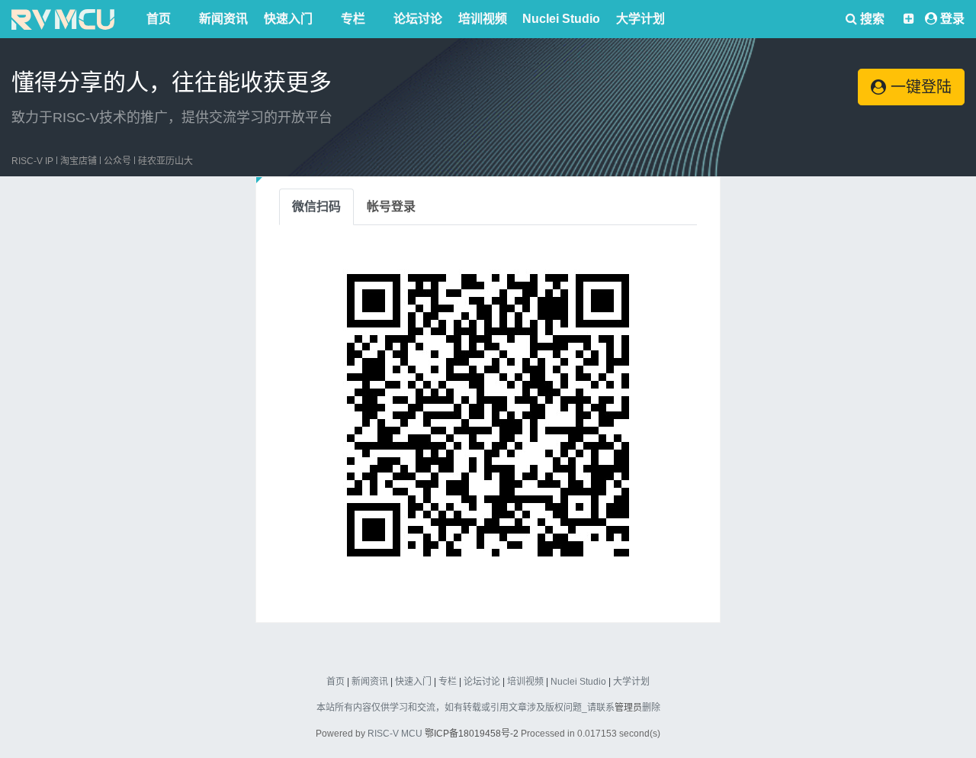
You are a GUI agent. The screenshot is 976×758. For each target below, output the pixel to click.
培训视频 (482, 18)
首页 (158, 18)
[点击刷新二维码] (488, 415)
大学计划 (640, 18)
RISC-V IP (32, 161)
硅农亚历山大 (165, 161)
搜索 (870, 18)
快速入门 (288, 18)
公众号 (117, 161)
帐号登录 (391, 206)
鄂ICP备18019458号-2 (471, 733)
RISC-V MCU (395, 733)
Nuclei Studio (561, 18)
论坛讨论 (417, 18)
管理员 (628, 707)
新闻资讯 (223, 18)
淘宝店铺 (78, 161)
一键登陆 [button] (919, 87)
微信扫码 (316, 206)
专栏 (353, 18)
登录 (952, 18)
